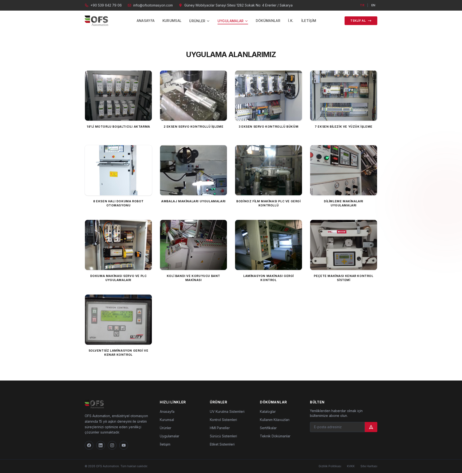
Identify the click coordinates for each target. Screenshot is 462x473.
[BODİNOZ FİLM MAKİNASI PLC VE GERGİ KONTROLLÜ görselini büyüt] (268, 170)
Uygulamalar (169, 436)
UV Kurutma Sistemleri (227, 411)
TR (362, 5)
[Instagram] (112, 445)
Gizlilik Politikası (330, 466)
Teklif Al (358, 20)
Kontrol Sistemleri (223, 420)
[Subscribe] (371, 427)
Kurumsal (172, 21)
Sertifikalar (268, 428)
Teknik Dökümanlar (275, 436)
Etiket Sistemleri (222, 444)
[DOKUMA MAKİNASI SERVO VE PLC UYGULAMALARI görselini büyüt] (118, 245)
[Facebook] (89, 445)
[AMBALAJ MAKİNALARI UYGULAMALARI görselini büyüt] (193, 170)
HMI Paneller (220, 428)
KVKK (351, 466)
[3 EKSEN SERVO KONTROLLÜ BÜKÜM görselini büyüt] (268, 95)
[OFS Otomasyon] (96, 20)
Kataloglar (268, 411)
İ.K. (290, 21)
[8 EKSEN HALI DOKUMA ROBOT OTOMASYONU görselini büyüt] (118, 170)
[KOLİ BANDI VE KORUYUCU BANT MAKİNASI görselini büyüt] (193, 245)
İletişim (308, 21)
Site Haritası (368, 466)
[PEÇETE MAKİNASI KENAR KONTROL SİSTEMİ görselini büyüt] (343, 245)
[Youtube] (123, 445)
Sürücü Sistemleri (223, 436)
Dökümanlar (268, 21)
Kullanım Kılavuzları (274, 420)
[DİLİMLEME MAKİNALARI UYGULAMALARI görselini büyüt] (343, 170)
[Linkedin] (100, 445)
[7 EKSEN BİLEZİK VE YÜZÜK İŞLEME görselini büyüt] (343, 95)
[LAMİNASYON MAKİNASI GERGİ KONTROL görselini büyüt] (268, 245)
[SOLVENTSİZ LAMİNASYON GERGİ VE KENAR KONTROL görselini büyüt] (118, 319)
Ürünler (165, 428)
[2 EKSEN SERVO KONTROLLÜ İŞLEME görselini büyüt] (193, 95)
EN (373, 5)
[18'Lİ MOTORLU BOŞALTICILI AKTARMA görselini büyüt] (118, 95)
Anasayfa (146, 21)
